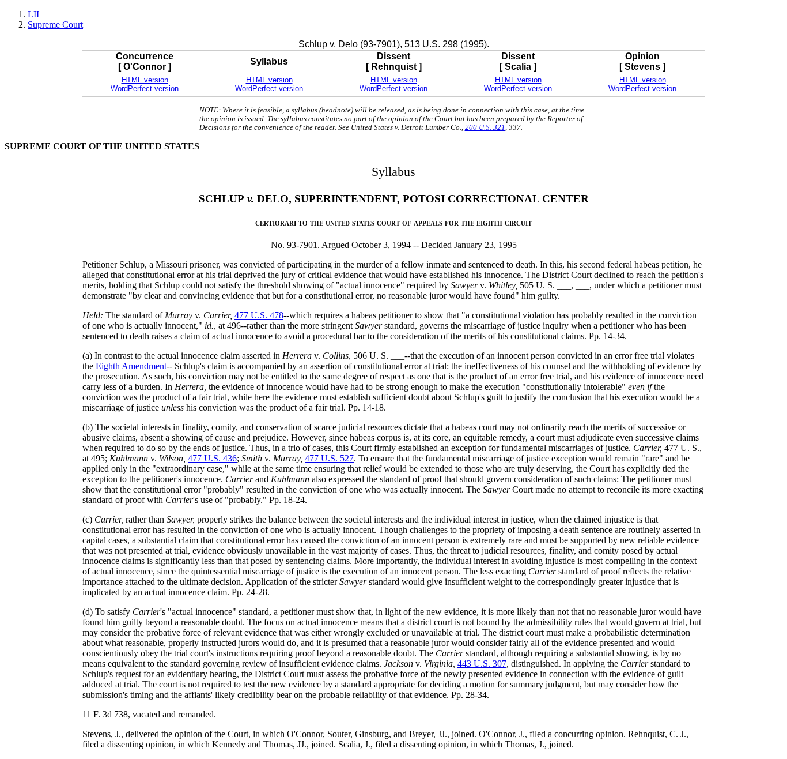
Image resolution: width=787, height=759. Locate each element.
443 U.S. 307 (481, 663)
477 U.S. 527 (329, 458)
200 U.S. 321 (485, 127)
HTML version (145, 80)
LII (33, 14)
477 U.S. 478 (258, 315)
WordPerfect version (145, 88)
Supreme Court (55, 24)
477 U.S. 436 (212, 458)
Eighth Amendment (131, 366)
